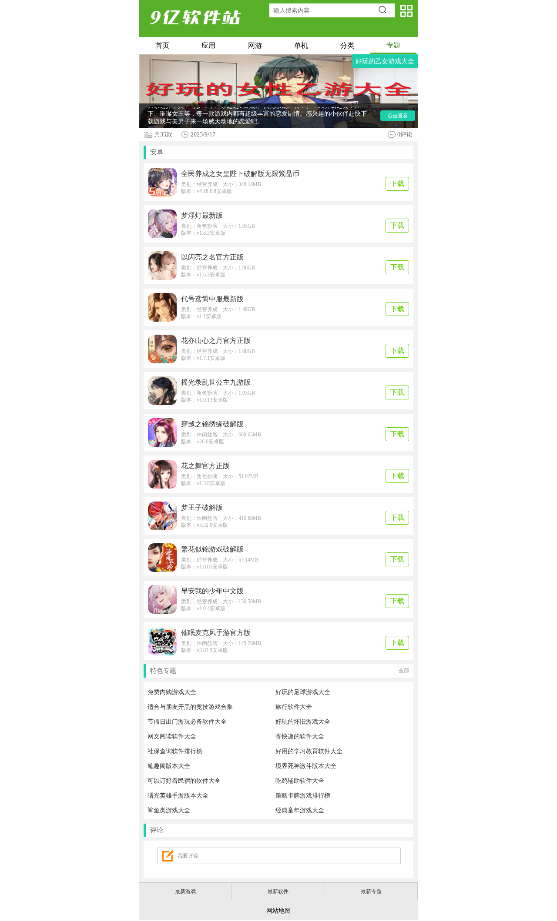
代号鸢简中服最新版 (212, 299)
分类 (347, 45)
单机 (301, 45)
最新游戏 (185, 891)
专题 (393, 45)
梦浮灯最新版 (202, 215)
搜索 (385, 10)
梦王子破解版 (202, 507)
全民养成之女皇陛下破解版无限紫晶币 (240, 173)
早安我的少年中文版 (212, 591)
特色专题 (279, 670)
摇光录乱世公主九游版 (216, 382)
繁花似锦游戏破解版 (212, 549)
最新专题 (371, 891)
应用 (208, 45)
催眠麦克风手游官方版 (216, 632)
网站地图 (278, 911)
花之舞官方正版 (205, 465)
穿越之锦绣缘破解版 (212, 424)
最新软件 (278, 891)
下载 (397, 183)
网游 (255, 45)
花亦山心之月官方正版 (216, 340)
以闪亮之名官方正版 (212, 257)
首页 (162, 45)
